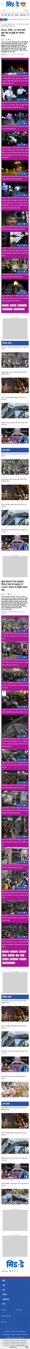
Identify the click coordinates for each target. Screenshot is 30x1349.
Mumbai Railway (14, 951)
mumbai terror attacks (7, 309)
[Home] (2, 15)
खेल (12, 15)
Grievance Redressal (17, 1337)
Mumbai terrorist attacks (19, 309)
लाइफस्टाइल (23, 15)
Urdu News (19, 1309)
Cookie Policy (13, 1347)
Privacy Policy (5, 1334)
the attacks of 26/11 (22, 305)
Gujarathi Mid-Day (6, 1316)
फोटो (28, 15)
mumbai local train (14, 959)
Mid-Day (3, 1309)
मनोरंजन (17, 15)
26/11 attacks (13, 305)
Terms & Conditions (16, 1334)
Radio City (4, 1322)
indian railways (23, 951)
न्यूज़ (9, 15)
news (17, 955)
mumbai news (5, 305)
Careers (13, 1331)
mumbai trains (23, 959)
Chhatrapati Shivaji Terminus (8, 962)
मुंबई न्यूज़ (10, 24)
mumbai (4, 955)
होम (2, 24)
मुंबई (5, 15)
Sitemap (9, 1337)
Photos (22, 955)
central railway (5, 951)
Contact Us (25, 1334)
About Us (7, 1331)
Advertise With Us (20, 1331)
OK (27, 1347)
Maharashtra (5, 959)
